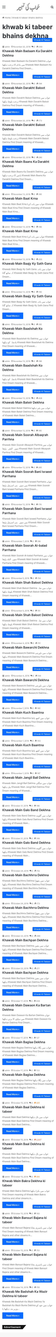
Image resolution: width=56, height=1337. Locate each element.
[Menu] (3, 8)
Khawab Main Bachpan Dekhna (25, 940)
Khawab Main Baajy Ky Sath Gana (27, 263)
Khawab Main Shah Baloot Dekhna (27, 582)
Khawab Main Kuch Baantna (23, 712)
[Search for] (52, 8)
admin (7, 47)
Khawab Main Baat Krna (20, 198)
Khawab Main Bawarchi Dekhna (25, 647)
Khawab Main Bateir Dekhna (23, 402)
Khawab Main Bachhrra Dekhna (25, 875)
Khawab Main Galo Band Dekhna (26, 810)
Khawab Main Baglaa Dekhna (23, 1042)
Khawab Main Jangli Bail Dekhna (26, 777)
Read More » (12, 75)
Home (7, 17)
